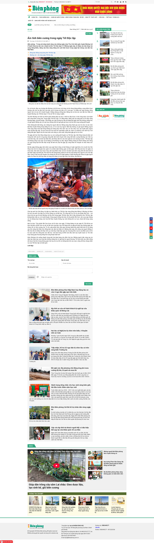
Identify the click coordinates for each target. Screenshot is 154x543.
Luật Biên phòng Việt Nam (42, 25)
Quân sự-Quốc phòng (58, 17)
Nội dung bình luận (33, 267)
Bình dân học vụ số (87, 29)
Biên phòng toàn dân (72, 17)
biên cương (32, 251)
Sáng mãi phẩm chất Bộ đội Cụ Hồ (45, 20)
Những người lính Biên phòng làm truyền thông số (113, 452)
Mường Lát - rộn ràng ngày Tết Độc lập (41, 55)
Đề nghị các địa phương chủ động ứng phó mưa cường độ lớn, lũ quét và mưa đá (69, 369)
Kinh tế (87, 17)
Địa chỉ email (65, 260)
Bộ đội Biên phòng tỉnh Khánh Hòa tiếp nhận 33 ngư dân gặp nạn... (118, 84)
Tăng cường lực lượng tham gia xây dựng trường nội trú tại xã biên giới (118, 93)
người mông (48, 251)
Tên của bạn (31, 260)
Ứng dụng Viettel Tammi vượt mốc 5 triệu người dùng (84, 509)
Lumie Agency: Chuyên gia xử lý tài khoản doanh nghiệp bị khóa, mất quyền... (117, 509)
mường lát (40, 251)
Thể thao (109, 17)
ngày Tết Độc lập (59, 251)
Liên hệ (97, 527)
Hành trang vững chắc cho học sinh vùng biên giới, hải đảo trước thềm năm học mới (71, 386)
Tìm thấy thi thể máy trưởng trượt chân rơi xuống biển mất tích (117, 34)
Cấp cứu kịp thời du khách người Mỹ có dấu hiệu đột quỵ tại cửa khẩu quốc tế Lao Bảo (70, 429)
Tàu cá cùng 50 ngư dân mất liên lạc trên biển (118, 42)
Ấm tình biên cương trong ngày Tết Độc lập (52, 38)
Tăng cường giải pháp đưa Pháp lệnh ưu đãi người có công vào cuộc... (117, 51)
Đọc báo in (100, 109)
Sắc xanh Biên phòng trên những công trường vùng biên (117, 75)
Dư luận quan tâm (103, 29)
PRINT (90, 33)
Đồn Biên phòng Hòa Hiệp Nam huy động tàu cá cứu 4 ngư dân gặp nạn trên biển (69, 291)
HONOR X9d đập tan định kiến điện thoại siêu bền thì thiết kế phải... (35, 509)
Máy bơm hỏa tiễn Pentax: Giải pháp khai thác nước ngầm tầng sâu (52, 509)
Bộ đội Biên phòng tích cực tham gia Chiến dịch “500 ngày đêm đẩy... (118, 67)
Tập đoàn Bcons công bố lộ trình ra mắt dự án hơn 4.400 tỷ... (101, 509)
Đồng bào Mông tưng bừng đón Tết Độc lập (42, 53)
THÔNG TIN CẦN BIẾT (36, 494)
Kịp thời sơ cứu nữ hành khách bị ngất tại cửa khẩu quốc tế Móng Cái (69, 309)
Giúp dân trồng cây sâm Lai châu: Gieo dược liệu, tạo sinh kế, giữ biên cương (56, 486)
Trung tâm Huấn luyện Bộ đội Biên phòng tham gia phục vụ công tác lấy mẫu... (118, 101)
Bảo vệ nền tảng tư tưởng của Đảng (64, 25)
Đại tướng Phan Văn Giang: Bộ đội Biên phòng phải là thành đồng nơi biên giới (113, 463)
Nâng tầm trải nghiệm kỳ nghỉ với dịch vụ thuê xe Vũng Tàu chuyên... (68, 509)
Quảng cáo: (102, 525)
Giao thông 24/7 (74, 29)
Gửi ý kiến (88, 284)
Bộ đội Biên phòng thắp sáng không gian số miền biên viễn (113, 473)
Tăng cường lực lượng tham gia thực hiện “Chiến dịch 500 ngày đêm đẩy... (118, 59)
